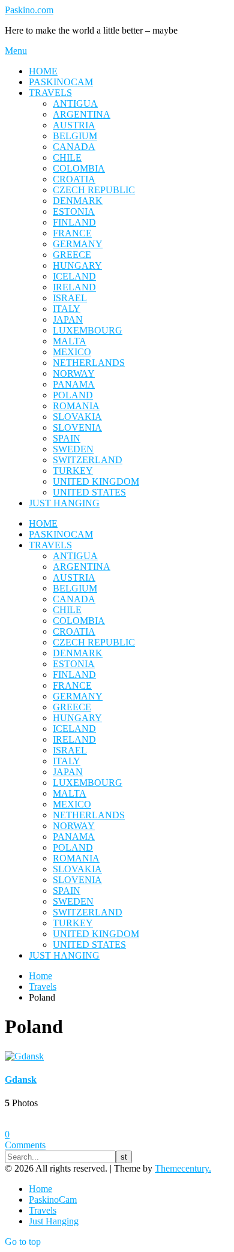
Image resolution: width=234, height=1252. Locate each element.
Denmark (78, 201)
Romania (76, 406)
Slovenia (77, 427)
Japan (68, 319)
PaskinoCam (61, 82)
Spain (66, 438)
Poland (73, 395)
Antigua (75, 103)
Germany (78, 244)
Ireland (74, 287)
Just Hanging (64, 503)
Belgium (75, 136)
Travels (50, 93)
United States (89, 492)
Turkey (73, 471)
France (72, 233)
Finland (74, 222)
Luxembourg (87, 330)
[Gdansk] (24, 1056)
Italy (66, 309)
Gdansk (21, 1079)
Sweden (73, 449)
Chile (67, 157)
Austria (74, 125)
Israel (70, 298)
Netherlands (89, 363)
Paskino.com (29, 10)
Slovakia (77, 417)
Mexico (72, 352)
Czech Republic (94, 190)
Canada (74, 147)
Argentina (81, 114)
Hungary (77, 265)
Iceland (74, 276)
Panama (74, 384)
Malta (69, 341)
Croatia (74, 179)
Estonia (74, 211)
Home (43, 71)
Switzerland (87, 460)
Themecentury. (183, 1168)
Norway (74, 373)
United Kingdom (96, 481)
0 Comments (25, 1139)
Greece (72, 255)
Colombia (79, 168)
